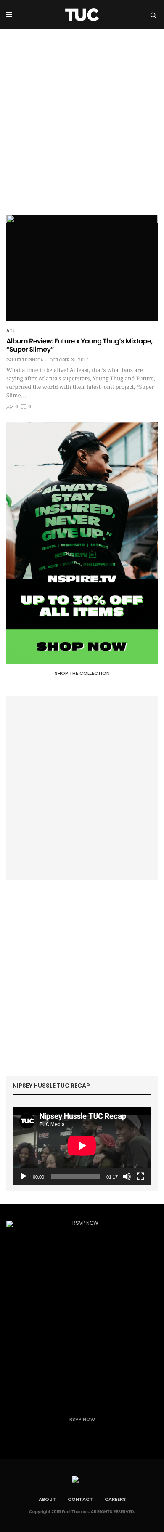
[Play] (23, 1176)
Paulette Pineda (24, 360)
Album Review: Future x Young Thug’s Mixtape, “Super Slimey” (79, 345)
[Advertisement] (82, 116)
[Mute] (127, 1176)
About (47, 1499)
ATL (10, 331)
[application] (82, 1146)
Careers (115, 1499)
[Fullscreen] (140, 1176)
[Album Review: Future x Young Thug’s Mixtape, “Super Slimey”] (82, 268)
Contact (80, 1499)
